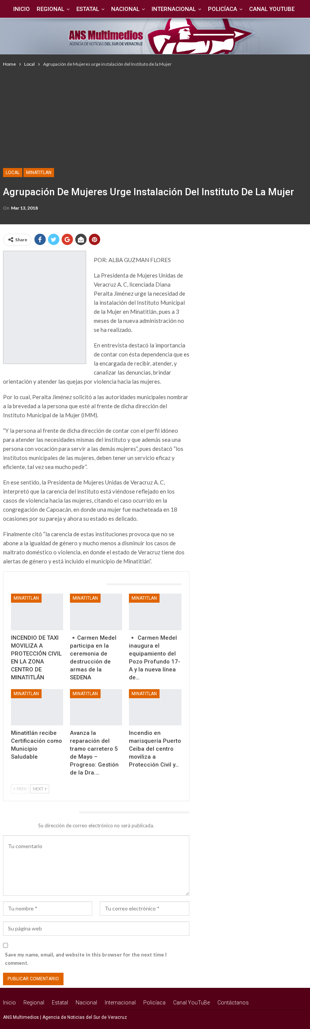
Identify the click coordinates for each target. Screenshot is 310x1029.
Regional (50, 9)
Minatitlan (38, 172)
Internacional (174, 9)
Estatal (87, 9)
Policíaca (222, 9)
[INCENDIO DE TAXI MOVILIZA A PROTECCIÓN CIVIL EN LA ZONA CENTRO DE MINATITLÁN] (37, 612)
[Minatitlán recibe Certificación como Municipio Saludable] (37, 707)
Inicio (21, 9)
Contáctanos (233, 1003)
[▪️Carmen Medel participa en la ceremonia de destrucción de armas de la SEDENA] (96, 612)
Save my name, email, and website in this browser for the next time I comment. (86, 959)
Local (13, 172)
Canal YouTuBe (271, 9)
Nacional (125, 9)
